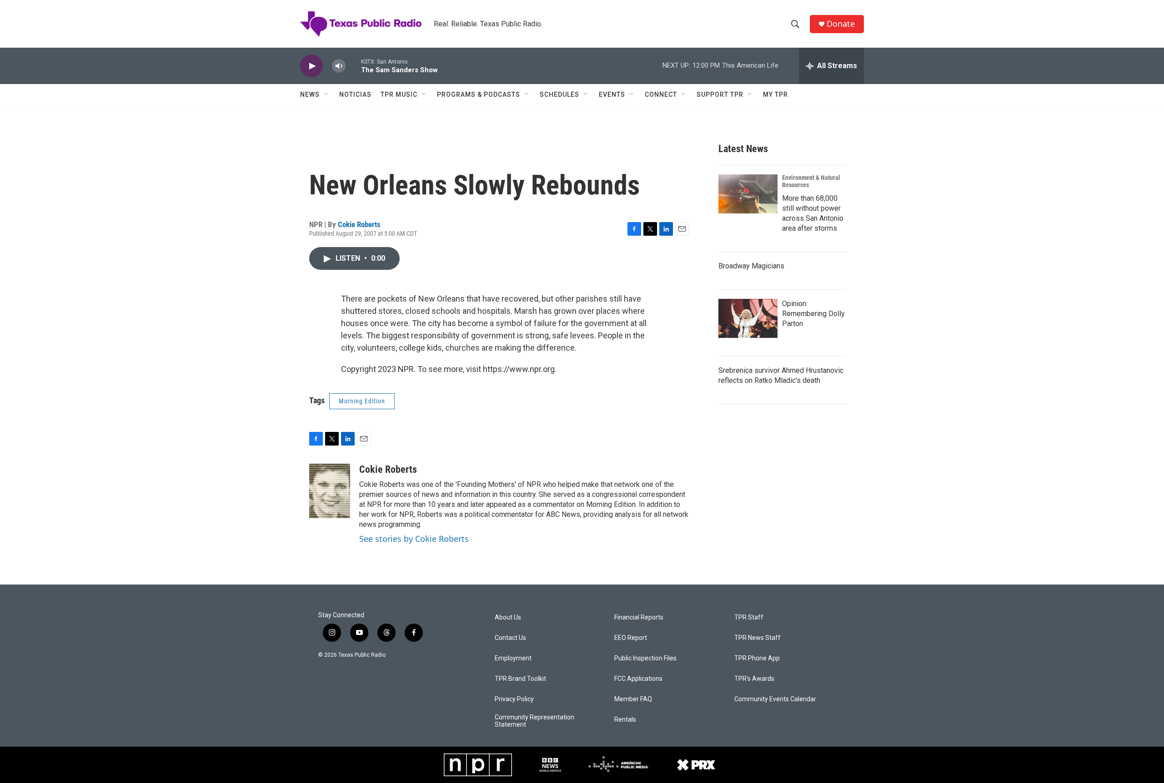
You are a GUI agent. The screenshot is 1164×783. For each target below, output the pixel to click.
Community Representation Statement (534, 721)
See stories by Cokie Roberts (414, 538)
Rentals (625, 719)
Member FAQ (633, 699)
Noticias (355, 94)
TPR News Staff (757, 637)
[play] (311, 66)
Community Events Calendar (775, 699)
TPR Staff (748, 617)
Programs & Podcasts (478, 94)
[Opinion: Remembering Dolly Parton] (748, 318)
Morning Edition (362, 401)
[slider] (353, 65)
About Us (508, 617)
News (310, 94)
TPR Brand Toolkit (520, 678)
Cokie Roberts (359, 224)
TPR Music (399, 94)
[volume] (338, 66)
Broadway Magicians (751, 266)
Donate (841, 24)
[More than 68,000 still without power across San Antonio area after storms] (748, 193)
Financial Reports (638, 617)
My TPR (775, 94)
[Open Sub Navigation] (326, 94)
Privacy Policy (514, 699)
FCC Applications (638, 678)
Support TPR (720, 94)
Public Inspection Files (645, 658)
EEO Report (630, 637)
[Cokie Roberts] (329, 491)
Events (612, 94)
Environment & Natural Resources (811, 181)
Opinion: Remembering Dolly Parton (813, 313)
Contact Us (510, 637)
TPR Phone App (757, 658)
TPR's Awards (754, 678)
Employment (513, 658)
